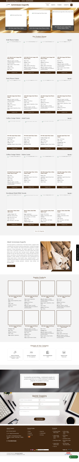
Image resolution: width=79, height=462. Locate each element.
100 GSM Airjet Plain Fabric (14, 135)
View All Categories (39, 231)
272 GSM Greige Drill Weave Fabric (31, 327)
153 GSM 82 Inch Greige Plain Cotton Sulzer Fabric (63, 27)
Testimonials (42, 433)
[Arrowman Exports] (8, 5)
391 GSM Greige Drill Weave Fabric (15, 327)
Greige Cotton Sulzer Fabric (56, 444)
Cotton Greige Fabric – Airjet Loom (18, 118)
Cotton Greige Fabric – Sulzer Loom (18, 154)
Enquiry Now (14, 72)
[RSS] (29, 437)
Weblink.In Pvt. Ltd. (21, 454)
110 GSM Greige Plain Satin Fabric (66, 444)
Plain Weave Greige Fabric (67, 441)
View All (70, 39)
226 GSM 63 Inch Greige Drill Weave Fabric (63, 327)
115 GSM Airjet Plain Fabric (47, 135)
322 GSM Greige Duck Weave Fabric (15, 297)
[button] (12, 440)
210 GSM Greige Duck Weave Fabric (64, 297)
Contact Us (66, 4)
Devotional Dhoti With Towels (16, 193)
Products (59, 4)
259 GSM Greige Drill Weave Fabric (47, 327)
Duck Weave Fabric (12, 78)
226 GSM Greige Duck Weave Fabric (39, 28)
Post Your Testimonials (39, 384)
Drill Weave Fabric (12, 40)
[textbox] (29, 400)
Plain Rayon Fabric (57, 440)
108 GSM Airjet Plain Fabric (16, 28)
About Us (53, 4)
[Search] (71, 5)
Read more (11, 265)
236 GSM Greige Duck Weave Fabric (31, 297)
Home (47, 4)
